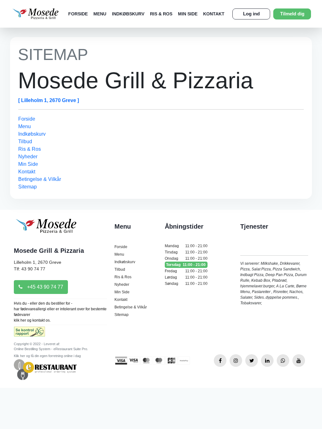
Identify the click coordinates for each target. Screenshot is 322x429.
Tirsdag (186, 252)
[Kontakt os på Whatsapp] (283, 360)
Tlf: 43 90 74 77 (29, 268)
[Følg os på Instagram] (236, 360)
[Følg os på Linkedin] (267, 360)
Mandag (186, 246)
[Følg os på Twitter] (251, 360)
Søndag (186, 283)
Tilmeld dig (292, 13)
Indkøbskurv (128, 13)
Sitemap (27, 186)
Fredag (186, 271)
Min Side (187, 13)
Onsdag (186, 258)
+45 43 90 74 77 (44, 287)
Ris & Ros (161, 13)
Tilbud (25, 141)
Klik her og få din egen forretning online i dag (47, 356)
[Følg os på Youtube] (298, 360)
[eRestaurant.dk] (45, 369)
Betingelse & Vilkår (39, 179)
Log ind (251, 13)
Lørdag (186, 277)
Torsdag (186, 265)
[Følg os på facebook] (220, 360)
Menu (99, 13)
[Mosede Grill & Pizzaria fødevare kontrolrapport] (29, 333)
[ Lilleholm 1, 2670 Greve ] (48, 100)
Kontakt (214, 13)
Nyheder (27, 156)
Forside (78, 13)
